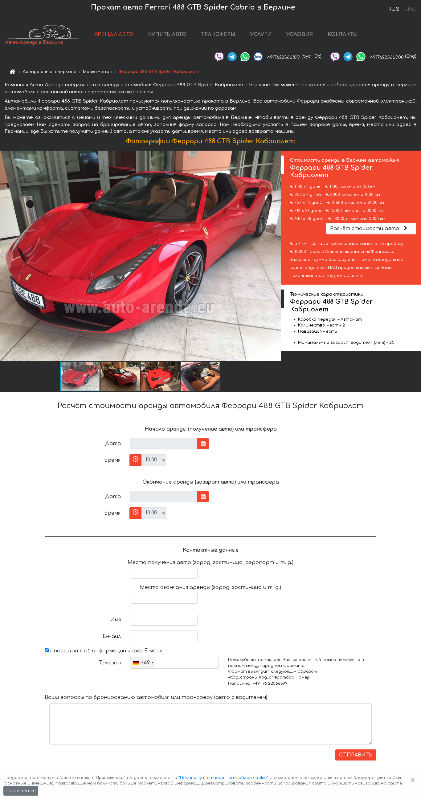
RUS (393, 9)
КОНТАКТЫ (343, 34)
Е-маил (112, 636)
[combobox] (142, 662)
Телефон (110, 663)
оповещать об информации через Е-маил (105, 651)
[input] (164, 443)
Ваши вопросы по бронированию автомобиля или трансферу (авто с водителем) (156, 697)
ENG (409, 9)
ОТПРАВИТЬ (356, 755)
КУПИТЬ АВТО (167, 34)
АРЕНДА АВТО (113, 34)
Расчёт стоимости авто (365, 228)
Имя (115, 620)
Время (112, 460)
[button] (120, 376)
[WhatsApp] (245, 56)
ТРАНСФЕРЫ (218, 34)
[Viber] (219, 56)
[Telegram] (232, 56)
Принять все (20, 791)
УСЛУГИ (261, 34)
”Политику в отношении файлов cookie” (223, 778)
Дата (113, 443)
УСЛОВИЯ (299, 34)
